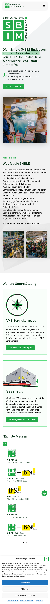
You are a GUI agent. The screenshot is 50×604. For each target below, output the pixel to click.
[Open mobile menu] (44, 5)
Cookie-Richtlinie (12, 601)
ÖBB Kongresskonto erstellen (22, 419)
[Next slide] (44, 493)
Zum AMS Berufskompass (20, 348)
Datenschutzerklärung (27, 601)
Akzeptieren (25, 583)
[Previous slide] (5, 493)
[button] (46, 559)
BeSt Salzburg (13, 496)
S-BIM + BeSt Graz (15, 478)
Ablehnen (25, 589)
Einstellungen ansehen (25, 595)
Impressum (39, 601)
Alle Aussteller (12, 86)
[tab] (23, 542)
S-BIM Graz (12, 460)
